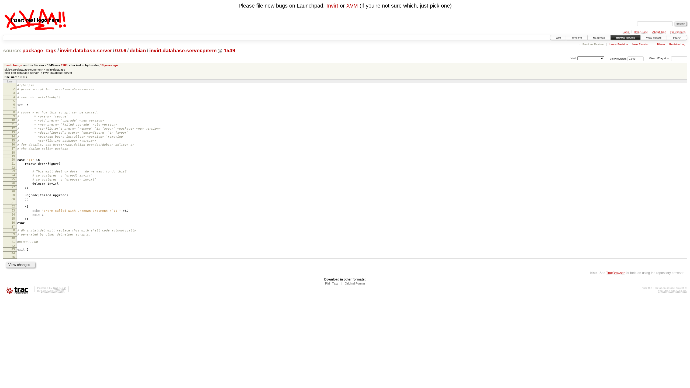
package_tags (39, 50)
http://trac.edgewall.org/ (672, 290)
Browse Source (625, 37)
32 (13, 206)
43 (13, 249)
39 (13, 234)
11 (13, 124)
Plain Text (331, 283)
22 (13, 167)
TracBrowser (615, 273)
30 (13, 198)
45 (13, 256)
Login (626, 31)
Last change (13, 65)
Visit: (574, 58)
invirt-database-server (86, 50)
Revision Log (677, 44)
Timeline (577, 37)
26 (13, 183)
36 (13, 222)
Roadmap (599, 37)
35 (13, 218)
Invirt (332, 6)
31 (13, 203)
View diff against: (660, 58)
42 (13, 245)
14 (13, 136)
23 (13, 171)
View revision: (618, 58)
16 (13, 144)
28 (13, 191)
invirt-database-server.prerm (182, 50)
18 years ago (109, 65)
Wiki (558, 37)
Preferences (677, 31)
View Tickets (653, 37)
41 (13, 241)
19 (13, 156)
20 (13, 159)
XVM (352, 6)
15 (13, 140)
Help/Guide (641, 31)
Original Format (355, 283)
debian (138, 50)
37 (13, 226)
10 (13, 120)
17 (13, 148)
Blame (661, 44)
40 (13, 238)
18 (13, 152)
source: (12, 50)
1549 (229, 50)
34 (13, 214)
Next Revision (640, 44)
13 (13, 132)
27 (13, 187)
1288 (64, 65)
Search (676, 37)
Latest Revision (618, 44)
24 (13, 175)
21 (13, 163)
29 (13, 194)
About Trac (659, 31)
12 (13, 128)
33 (13, 210)
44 (13, 253)
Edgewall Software (52, 290)
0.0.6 (120, 50)
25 (13, 179)
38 (13, 230)
